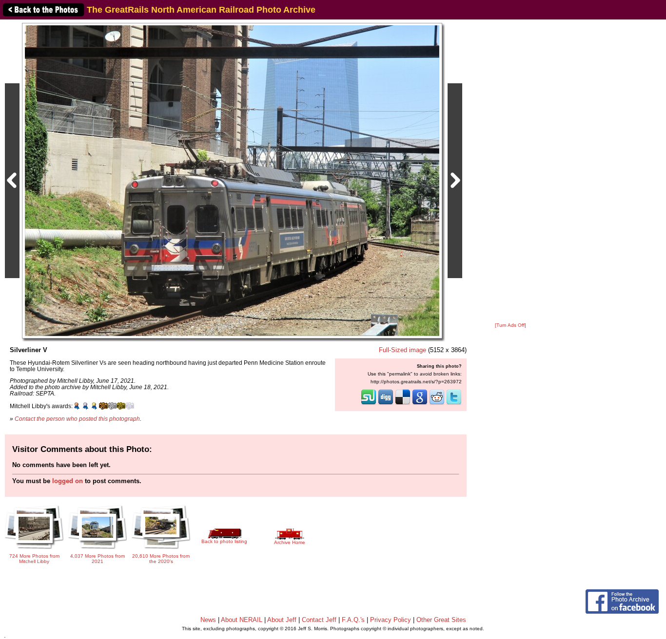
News (208, 619)
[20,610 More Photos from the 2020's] (160, 549)
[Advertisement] (510, 171)
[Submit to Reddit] (437, 403)
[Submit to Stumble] (368, 403)
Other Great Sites (441, 619)
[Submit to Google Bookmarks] (420, 403)
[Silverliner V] (232, 180)
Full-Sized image (402, 350)
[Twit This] (454, 403)
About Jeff (281, 619)
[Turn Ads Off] (510, 325)
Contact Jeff (319, 619)
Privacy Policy (390, 619)
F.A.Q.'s (353, 619)
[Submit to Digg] (385, 403)
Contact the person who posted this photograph (77, 418)
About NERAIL (241, 619)
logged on (67, 481)
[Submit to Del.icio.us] (403, 403)
